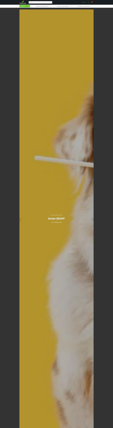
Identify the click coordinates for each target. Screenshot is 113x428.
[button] (20, 219)
